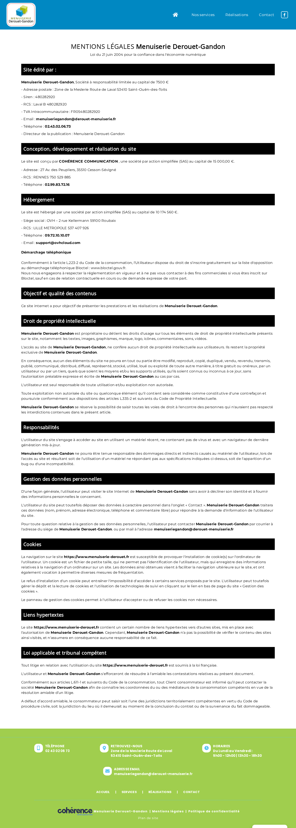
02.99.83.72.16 (57, 185)
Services (129, 792)
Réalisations (159, 792)
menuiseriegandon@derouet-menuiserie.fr (76, 119)
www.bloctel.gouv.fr (108, 268)
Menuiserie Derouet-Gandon (121, 811)
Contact (191, 792)
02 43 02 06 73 (57, 751)
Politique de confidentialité (214, 811)
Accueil (103, 792)
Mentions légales (168, 811)
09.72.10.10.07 (57, 235)
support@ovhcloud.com (58, 243)
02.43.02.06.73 (58, 126)
